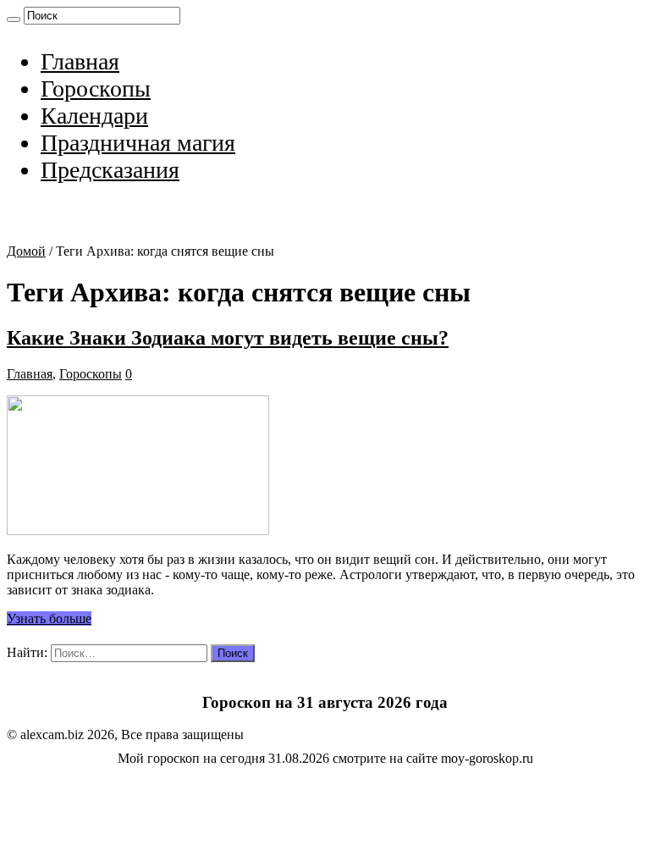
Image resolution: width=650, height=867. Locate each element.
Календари (94, 115)
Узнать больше (49, 618)
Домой (26, 251)
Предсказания (110, 170)
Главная (80, 61)
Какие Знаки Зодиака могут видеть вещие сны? (228, 338)
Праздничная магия (138, 143)
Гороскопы (96, 88)
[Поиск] (13, 19)
